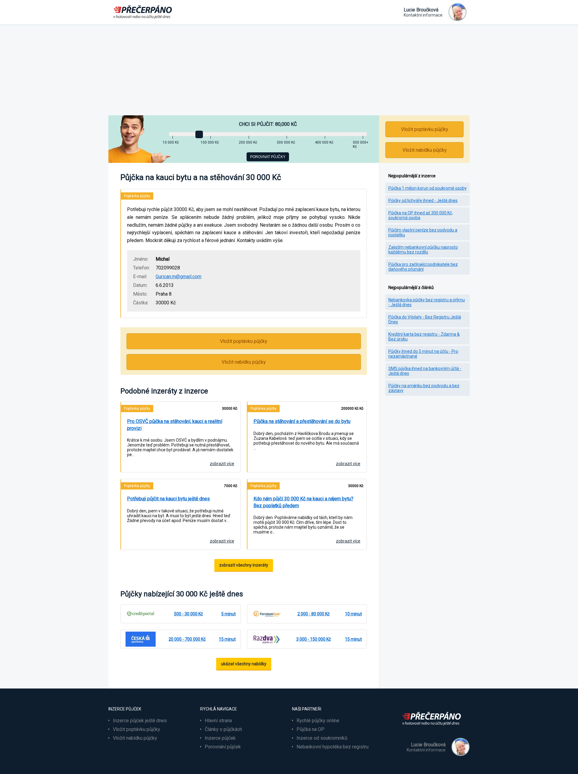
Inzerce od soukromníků (322, 738)
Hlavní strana (218, 720)
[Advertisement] (289, 70)
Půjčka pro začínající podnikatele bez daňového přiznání (423, 267)
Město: (140, 294)
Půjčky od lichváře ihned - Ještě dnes (423, 200)
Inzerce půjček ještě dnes (140, 720)
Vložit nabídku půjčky (244, 362)
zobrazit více (222, 463)
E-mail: (140, 276)
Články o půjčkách (223, 729)
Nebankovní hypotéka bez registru (332, 747)
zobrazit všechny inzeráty (243, 565)
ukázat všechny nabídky (243, 663)
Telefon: (141, 268)
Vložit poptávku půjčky (243, 341)
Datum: (140, 285)
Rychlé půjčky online (318, 720)
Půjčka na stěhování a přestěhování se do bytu (301, 421)
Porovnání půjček (223, 747)
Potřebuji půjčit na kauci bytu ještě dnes (168, 499)
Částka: (140, 303)
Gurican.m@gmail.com (178, 276)
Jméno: (140, 259)
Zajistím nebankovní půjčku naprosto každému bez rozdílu (423, 249)
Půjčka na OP (311, 729)
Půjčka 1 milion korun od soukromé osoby (427, 188)
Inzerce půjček (220, 738)
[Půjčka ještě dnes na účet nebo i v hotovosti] (433, 729)
